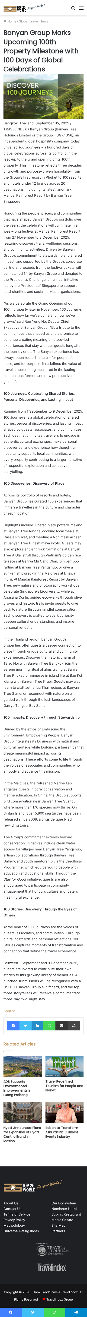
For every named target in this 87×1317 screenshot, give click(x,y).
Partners (58, 1231)
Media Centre (62, 1220)
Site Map (58, 1225)
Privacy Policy (14, 1220)
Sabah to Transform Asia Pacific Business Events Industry (61, 1132)
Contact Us (12, 1209)
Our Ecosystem (64, 1203)
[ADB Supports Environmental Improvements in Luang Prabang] (22, 1066)
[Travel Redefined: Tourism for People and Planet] (64, 1066)
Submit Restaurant (66, 1214)
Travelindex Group (59, 1299)
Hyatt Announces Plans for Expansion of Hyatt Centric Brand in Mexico (22, 1134)
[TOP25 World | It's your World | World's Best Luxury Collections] (24, 7)
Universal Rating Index (21, 1231)
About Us (11, 1203)
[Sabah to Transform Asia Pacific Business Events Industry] (64, 1112)
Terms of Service (16, 1214)
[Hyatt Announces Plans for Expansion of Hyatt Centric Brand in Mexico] (22, 1112)
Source (9, 1011)
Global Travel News (33, 21)
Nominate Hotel (64, 1209)
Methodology (14, 1225)
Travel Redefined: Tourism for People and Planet (64, 1086)
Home (11, 21)
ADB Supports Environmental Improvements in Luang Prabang (17, 1088)
